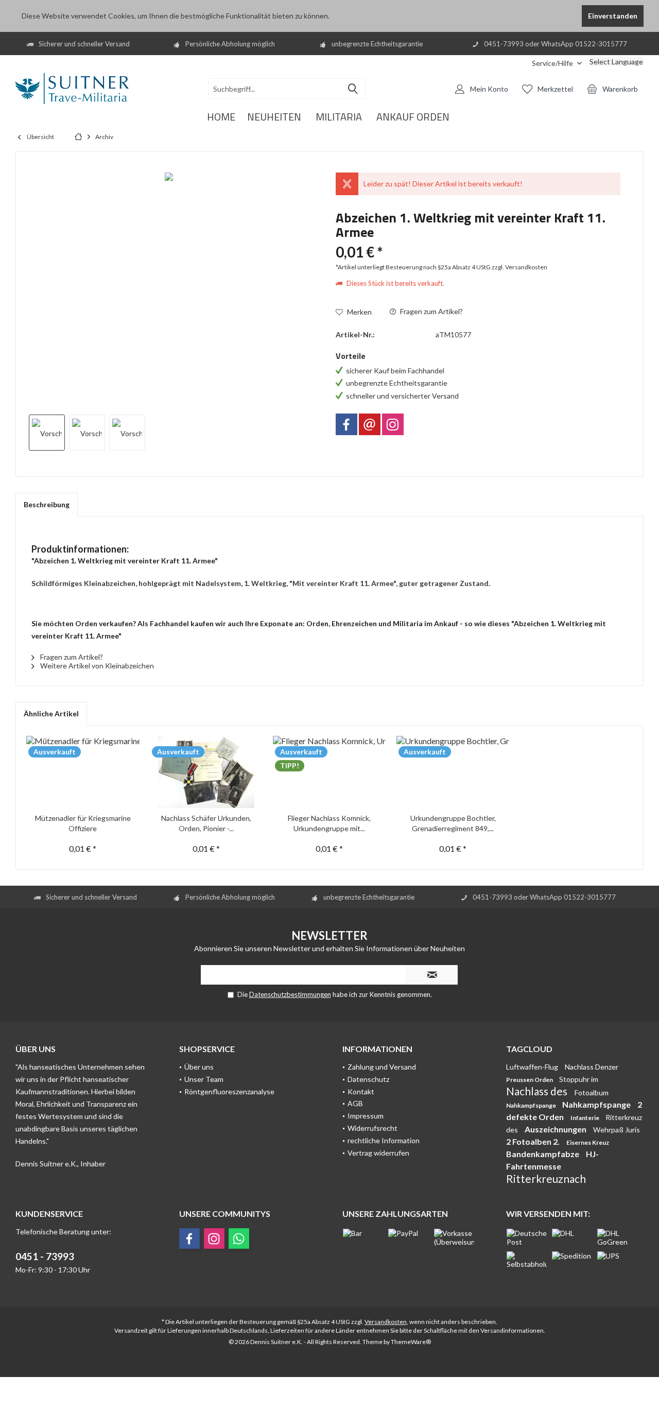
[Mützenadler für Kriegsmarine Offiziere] (83, 772)
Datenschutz (368, 1079)
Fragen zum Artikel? (430, 311)
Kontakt (361, 1091)
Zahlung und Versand (382, 1066)
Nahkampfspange (531, 1105)
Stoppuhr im (578, 1079)
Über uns (199, 1066)
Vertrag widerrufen (378, 1152)
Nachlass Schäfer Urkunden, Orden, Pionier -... (206, 823)
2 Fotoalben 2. (533, 1141)
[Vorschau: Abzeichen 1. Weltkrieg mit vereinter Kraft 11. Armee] (47, 433)
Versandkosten (386, 1322)
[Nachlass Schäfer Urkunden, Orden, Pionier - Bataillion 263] (206, 772)
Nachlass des (537, 1091)
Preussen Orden (530, 1079)
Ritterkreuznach (546, 1178)
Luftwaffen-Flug (533, 1066)
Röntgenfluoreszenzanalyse (229, 1091)
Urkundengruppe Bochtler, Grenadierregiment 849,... (453, 823)
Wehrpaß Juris (616, 1129)
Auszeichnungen (556, 1129)
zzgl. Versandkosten (519, 267)
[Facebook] (346, 424)
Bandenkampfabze (543, 1154)
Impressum (366, 1115)
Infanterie (585, 1118)
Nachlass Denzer (591, 1066)
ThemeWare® (411, 1342)
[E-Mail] (369, 424)
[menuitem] (516, 63)
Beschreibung (47, 504)
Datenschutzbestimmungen (290, 994)
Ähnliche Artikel (51, 713)
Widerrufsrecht (372, 1128)
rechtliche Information (384, 1140)
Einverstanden (612, 15)
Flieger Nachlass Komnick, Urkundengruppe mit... (329, 823)
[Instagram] (393, 424)
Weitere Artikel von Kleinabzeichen (96, 665)
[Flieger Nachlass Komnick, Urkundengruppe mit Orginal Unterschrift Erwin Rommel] (329, 772)
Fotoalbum (592, 1092)
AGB (355, 1103)
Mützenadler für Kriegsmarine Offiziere (83, 823)
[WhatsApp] (239, 1238)
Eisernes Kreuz (587, 1142)
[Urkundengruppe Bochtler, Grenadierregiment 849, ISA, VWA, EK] (453, 772)
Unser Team (203, 1079)
